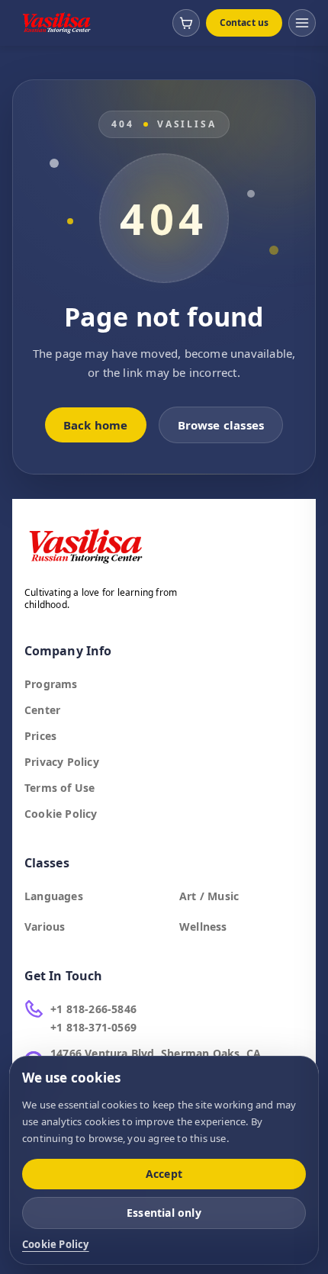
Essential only (164, 1212)
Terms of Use (59, 787)
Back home (95, 425)
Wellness (203, 926)
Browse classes (221, 425)
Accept (164, 1173)
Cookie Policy (61, 813)
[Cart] (186, 23)
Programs (51, 684)
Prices (40, 736)
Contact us (244, 22)
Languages (53, 896)
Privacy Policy (61, 761)
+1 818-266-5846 (93, 1009)
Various (44, 926)
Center (42, 710)
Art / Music (209, 896)
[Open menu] (302, 23)
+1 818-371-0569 (93, 1027)
